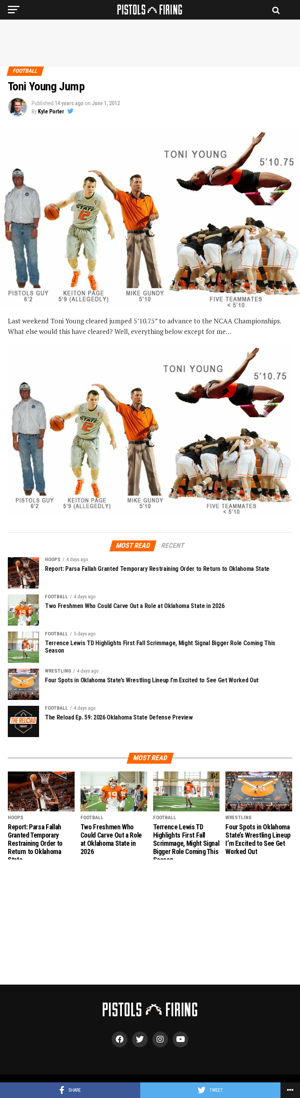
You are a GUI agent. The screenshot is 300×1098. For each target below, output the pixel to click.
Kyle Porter (51, 111)
